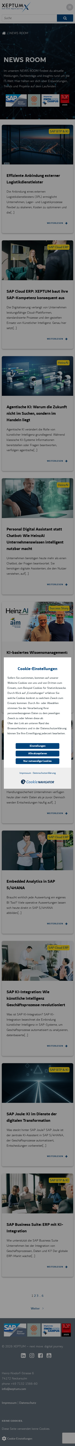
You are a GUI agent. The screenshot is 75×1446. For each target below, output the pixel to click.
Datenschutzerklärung (44, 773)
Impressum (25, 773)
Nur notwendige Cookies (37, 761)
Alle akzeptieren (37, 753)
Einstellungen (38, 746)
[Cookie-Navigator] (37, 783)
